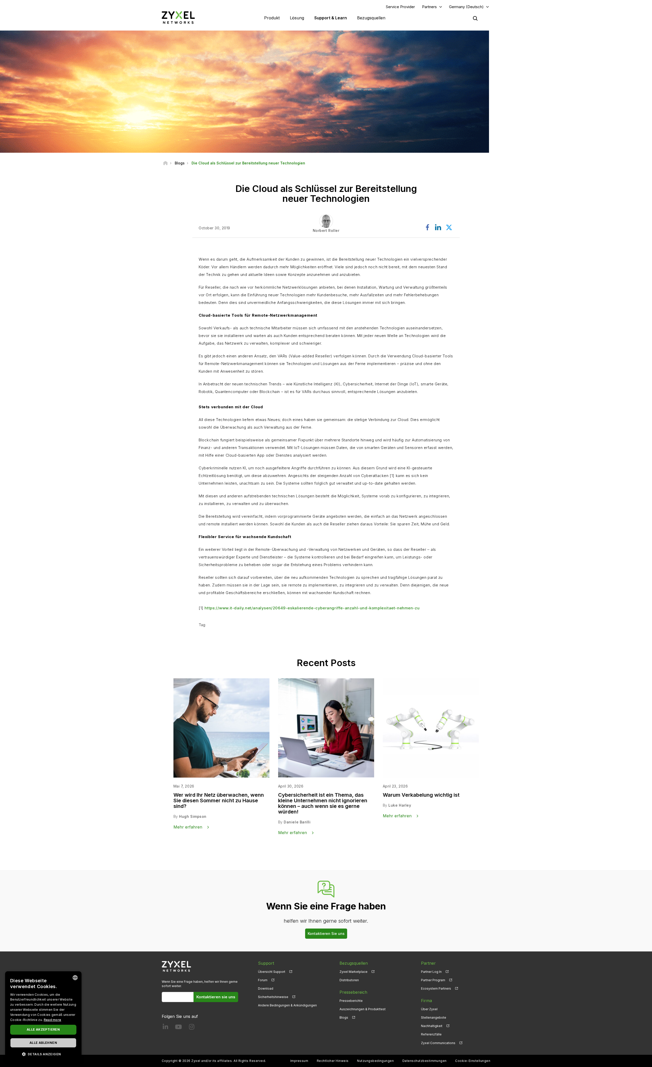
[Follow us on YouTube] (178, 1028)
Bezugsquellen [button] (371, 17)
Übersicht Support (271, 972)
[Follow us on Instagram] (191, 1028)
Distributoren (349, 980)
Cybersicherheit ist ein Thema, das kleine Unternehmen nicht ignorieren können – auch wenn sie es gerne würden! (322, 803)
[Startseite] (165, 163)
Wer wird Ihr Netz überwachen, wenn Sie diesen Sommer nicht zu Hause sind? (218, 800)
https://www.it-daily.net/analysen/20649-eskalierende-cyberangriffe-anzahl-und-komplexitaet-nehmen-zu (312, 608)
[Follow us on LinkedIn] (165, 1028)
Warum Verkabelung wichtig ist (421, 795)
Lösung (297, 17)
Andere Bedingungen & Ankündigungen (287, 1005)
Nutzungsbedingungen (375, 1061)
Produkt (272, 17)
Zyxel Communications (438, 1043)
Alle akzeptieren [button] (43, 1029)
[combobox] (75, 977)
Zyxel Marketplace (353, 972)
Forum (262, 980)
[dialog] (43, 1016)
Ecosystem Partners (436, 988)
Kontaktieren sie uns (215, 996)
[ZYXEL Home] (178, 17)
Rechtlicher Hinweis (333, 1061)
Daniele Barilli (297, 822)
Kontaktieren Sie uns (326, 933)
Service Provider (400, 6)
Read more (52, 1020)
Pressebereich (353, 992)
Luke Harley (399, 805)
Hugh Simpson (193, 816)
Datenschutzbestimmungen (424, 1061)
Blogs (343, 1017)
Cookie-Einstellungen (472, 1061)
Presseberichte (351, 1001)
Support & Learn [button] (330, 17)
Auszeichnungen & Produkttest (362, 1009)
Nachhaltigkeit (431, 1026)
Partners (429, 6)
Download (265, 988)
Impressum (299, 1061)
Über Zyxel (429, 1009)
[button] (43, 1054)
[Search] (475, 18)
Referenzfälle (431, 1034)
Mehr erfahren (187, 827)
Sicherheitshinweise (273, 997)
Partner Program (433, 980)
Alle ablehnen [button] (43, 1043)
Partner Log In (431, 972)
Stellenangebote (433, 1017)
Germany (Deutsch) (466, 6)
